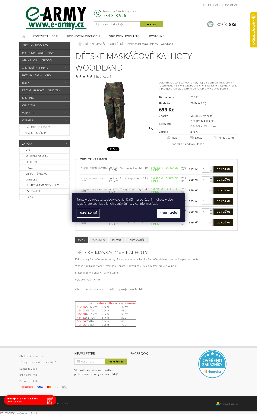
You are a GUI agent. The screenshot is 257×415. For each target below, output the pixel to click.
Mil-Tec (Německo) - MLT (42, 185)
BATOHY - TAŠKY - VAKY (36, 75)
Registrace (231, 5)
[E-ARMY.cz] (56, 18)
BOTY (25, 83)
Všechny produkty (35, 45)
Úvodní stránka (23, 36)
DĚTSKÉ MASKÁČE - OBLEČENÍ (41, 90)
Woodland (211, 126)
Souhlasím (169, 213)
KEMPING (28, 98)
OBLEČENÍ (28, 105)
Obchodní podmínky (124, 36)
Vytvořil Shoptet (229, 403)
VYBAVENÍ (28, 113)
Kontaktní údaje (45, 36)
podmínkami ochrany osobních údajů (96, 374)
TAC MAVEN (32, 191)
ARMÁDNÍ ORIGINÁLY (35, 68)
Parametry (98, 239)
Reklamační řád (28, 375)
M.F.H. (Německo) (36, 173)
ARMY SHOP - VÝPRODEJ (37, 60)
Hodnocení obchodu (83, 36)
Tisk (174, 137)
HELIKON (31, 162)
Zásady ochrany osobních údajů (37, 362)
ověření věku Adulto (27, 413)
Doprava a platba (29, 381)
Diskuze (117, 239)
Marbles (31, 179)
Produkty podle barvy (38, 53)
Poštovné (156, 36)
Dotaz (199, 137)
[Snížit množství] (211, 171)
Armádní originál (37, 156)
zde (155, 203)
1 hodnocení (102, 76)
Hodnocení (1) (137, 239)
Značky (27, 143)
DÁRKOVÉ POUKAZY (37, 127)
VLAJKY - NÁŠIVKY (35, 133)
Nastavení (88, 213)
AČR (27, 150)
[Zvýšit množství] (211, 167)
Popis (81, 239)
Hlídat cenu (226, 137)
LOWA (29, 168)
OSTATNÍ (27, 120)
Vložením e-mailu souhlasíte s (96, 372)
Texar (29, 197)
